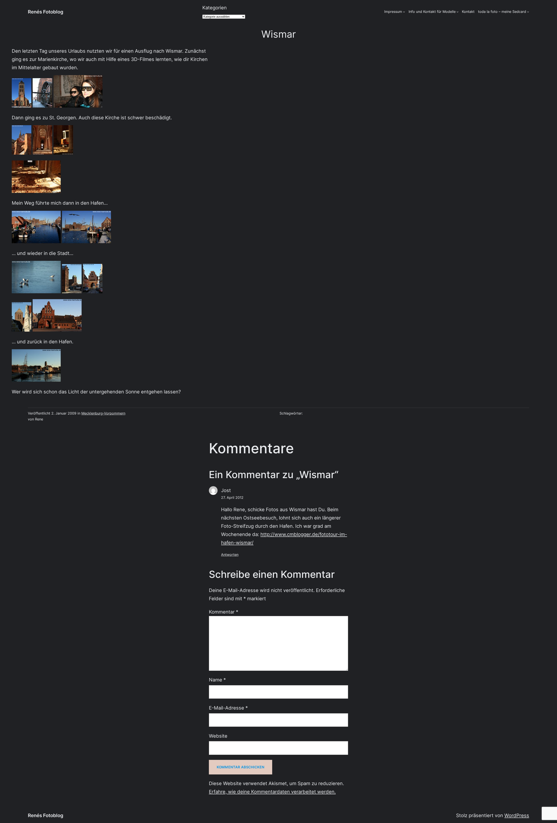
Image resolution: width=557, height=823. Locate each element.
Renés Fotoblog (45, 12)
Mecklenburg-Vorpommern (103, 413)
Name (217, 680)
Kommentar (223, 612)
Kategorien (214, 7)
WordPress (516, 815)
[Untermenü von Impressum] (404, 12)
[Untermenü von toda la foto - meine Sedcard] (528, 12)
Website (218, 736)
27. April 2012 (232, 497)
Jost (226, 490)
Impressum (393, 11)
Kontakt (468, 11)
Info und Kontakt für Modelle (432, 11)
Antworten (229, 554)
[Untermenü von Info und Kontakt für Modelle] (457, 12)
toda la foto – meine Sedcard (502, 11)
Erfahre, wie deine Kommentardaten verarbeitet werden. (272, 791)
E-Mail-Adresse (228, 708)
